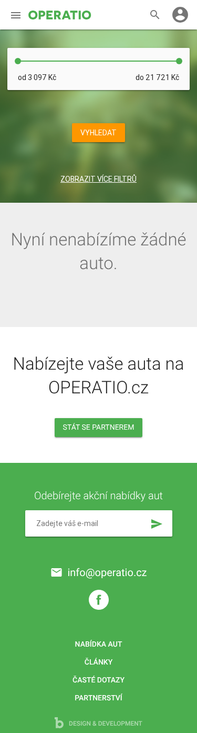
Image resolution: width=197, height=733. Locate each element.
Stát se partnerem (98, 427)
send (156, 524)
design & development (104, 723)
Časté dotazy (98, 680)
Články (98, 662)
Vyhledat (98, 132)
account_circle (180, 14)
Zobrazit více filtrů (98, 179)
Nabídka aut (98, 644)
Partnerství (98, 698)
